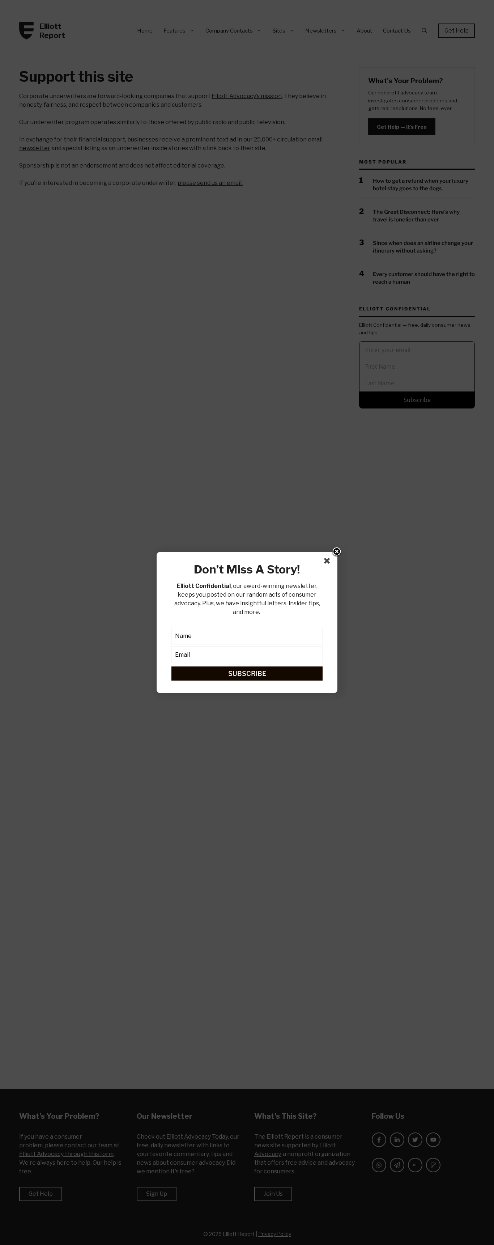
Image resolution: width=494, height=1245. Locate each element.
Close (336, 552)
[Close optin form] (328, 562)
